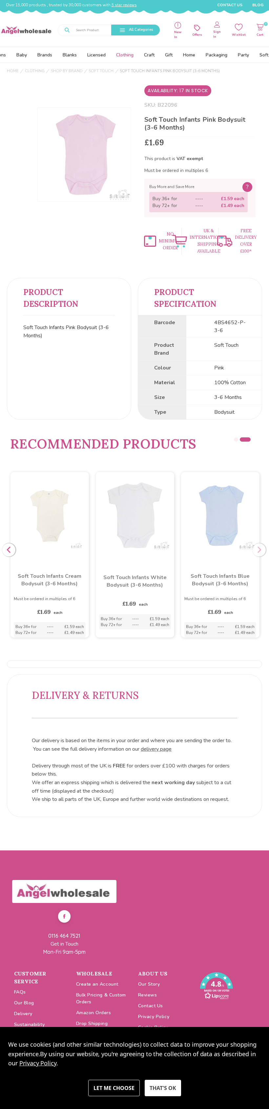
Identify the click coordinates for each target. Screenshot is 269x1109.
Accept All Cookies (163, 1088)
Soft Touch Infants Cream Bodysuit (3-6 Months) (49, 580)
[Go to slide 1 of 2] (239, 439)
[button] (64, 891)
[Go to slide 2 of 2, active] (248, 439)
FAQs (20, 992)
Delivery (23, 1014)
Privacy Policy (154, 1017)
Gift (169, 55)
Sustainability (29, 1024)
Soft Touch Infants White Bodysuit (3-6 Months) (135, 581)
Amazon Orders (93, 1013)
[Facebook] (64, 917)
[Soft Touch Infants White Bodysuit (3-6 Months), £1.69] (135, 515)
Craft (149, 55)
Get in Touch (64, 944)
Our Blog (24, 1003)
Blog (257, 5)
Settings (114, 1088)
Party (243, 55)
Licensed (96, 55)
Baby (21, 55)
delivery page (156, 749)
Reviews (147, 995)
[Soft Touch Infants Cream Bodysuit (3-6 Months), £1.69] (50, 515)
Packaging (216, 55)
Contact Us (229, 5)
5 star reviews (124, 5)
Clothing (125, 55)
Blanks (70, 55)
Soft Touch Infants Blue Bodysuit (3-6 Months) (220, 580)
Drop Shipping (92, 1023)
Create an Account (97, 984)
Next (259, 549)
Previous (8, 549)
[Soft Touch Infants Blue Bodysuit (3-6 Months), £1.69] (220, 515)
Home (189, 55)
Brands (44, 55)
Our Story (149, 984)
